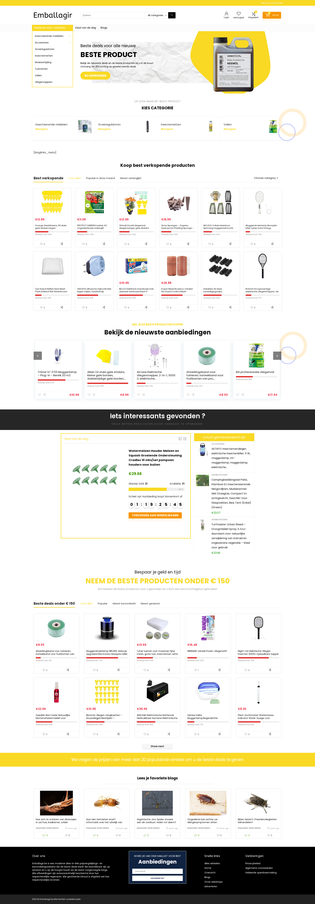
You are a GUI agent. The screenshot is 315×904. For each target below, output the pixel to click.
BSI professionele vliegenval (205, 372)
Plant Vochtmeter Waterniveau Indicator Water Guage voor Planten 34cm (256, 718)
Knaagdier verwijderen (47, 828)
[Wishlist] (239, 14)
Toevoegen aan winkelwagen (155, 524)
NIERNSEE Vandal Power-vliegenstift (207, 651)
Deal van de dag (85, 28)
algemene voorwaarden (259, 868)
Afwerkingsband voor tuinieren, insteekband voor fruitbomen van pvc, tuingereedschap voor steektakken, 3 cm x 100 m (155, 378)
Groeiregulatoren (44, 49)
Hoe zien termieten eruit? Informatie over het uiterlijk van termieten (104, 822)
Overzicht (210, 872)
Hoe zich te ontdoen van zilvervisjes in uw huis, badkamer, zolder (56, 821)
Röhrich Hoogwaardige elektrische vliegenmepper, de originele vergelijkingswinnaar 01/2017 (262, 292)
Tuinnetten (41, 69)
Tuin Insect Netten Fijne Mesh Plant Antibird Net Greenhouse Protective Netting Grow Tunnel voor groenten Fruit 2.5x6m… (51, 292)
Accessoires (42, 42)
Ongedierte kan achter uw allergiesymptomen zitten (202, 821)
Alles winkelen (212, 863)
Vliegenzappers (43, 82)
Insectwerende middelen (49, 36)
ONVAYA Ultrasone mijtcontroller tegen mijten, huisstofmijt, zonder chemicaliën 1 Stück (94, 291)
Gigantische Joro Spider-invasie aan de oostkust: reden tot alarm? (156, 821)
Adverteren (210, 886)
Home (207, 868)
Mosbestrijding (43, 62)
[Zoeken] (172, 15)
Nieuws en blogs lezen (272, 2)
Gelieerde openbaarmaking (261, 872)
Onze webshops (213, 881)
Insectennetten (44, 55)
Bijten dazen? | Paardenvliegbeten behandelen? (257, 821)
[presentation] (38, 356)
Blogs (103, 28)
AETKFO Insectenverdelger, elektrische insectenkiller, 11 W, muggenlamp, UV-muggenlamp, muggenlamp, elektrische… (230, 458)
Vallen (38, 75)
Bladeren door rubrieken (50, 28)
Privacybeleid (252, 863)
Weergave (41, 129)
